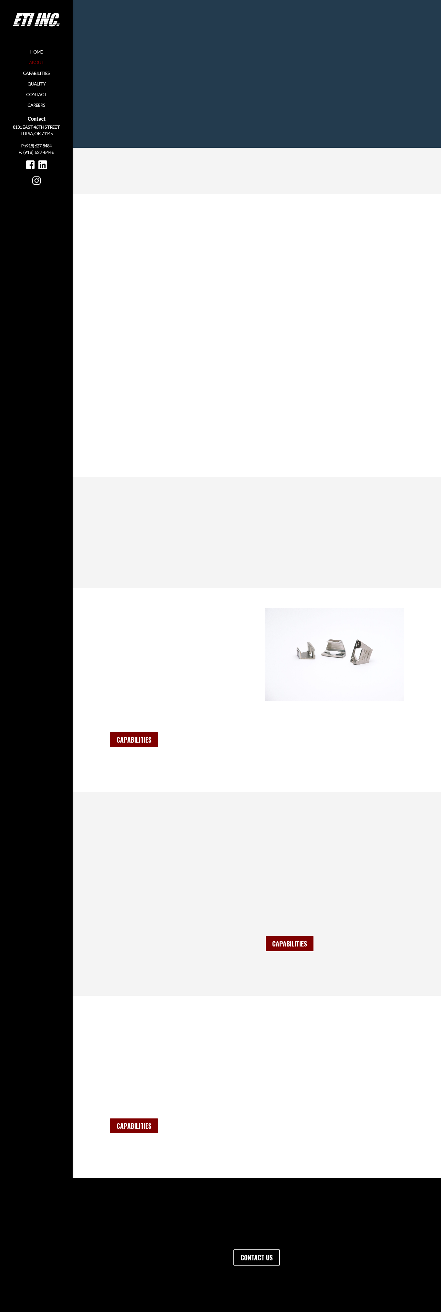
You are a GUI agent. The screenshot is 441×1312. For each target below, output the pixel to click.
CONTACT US (257, 1257)
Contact (36, 94)
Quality (36, 84)
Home (36, 52)
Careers (36, 105)
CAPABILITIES (134, 740)
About (36, 62)
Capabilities (36, 73)
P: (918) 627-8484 (36, 145)
